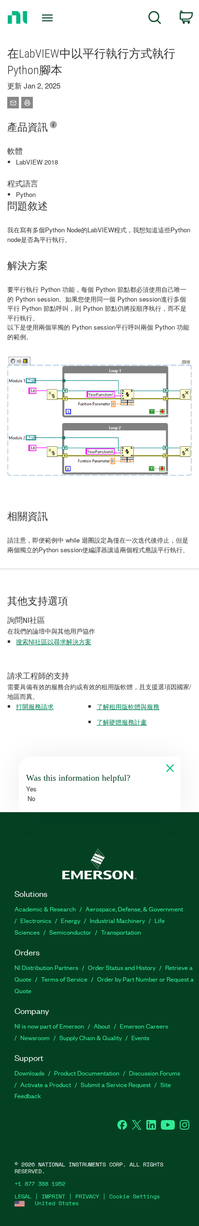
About (102, 1025)
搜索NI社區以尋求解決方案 (53, 641)
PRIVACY (87, 1196)
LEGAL (22, 1196)
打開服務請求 (35, 706)
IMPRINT (53, 1196)
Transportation (121, 932)
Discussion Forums (154, 1072)
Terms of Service (64, 979)
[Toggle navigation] (49, 17)
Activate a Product (45, 1084)
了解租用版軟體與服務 (128, 706)
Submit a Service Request (116, 1084)
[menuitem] (155, 19)
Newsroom (35, 1037)
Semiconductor (70, 932)
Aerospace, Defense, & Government (134, 908)
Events (140, 1037)
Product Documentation (86, 1072)
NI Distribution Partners (46, 967)
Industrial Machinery (117, 920)
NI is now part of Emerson (49, 1025)
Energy (70, 920)
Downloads (29, 1072)
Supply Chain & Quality (90, 1037)
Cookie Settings (134, 1196)
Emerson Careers (144, 1025)
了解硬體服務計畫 (122, 722)
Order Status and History (122, 967)
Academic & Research (45, 908)
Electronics (35, 920)
